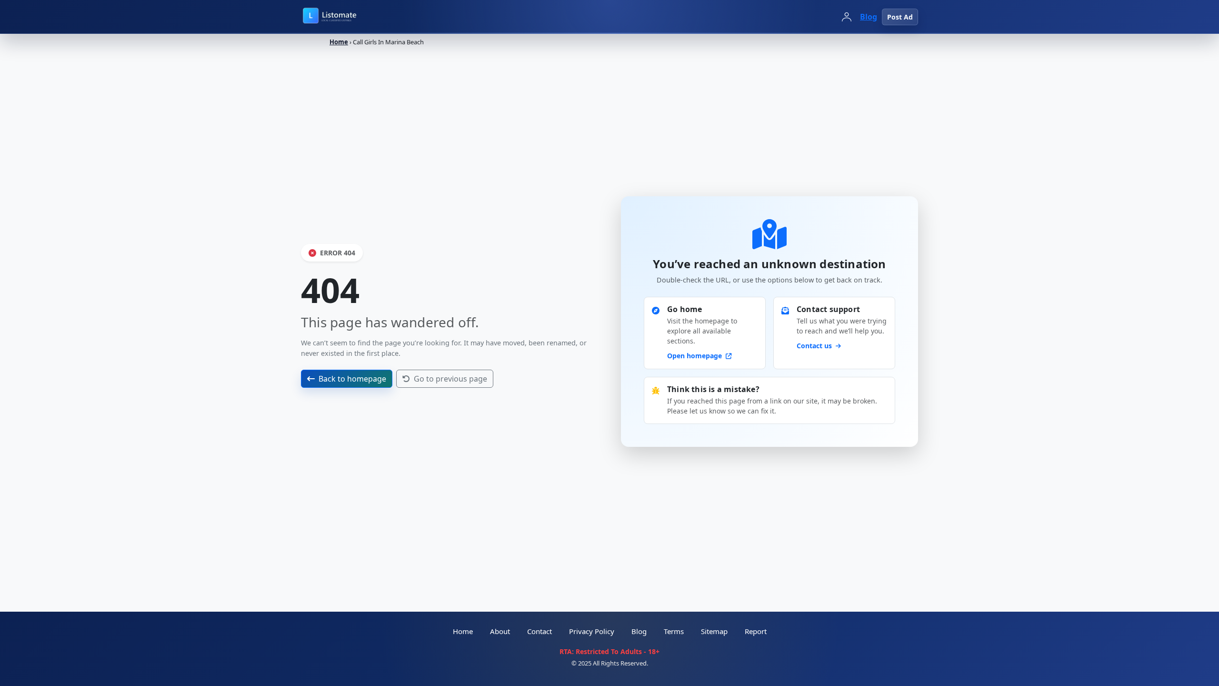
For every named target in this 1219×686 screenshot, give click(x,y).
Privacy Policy (591, 631)
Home (339, 42)
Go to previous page (450, 378)
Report (756, 631)
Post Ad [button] (900, 16)
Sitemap (714, 631)
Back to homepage (352, 378)
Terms (674, 631)
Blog (868, 16)
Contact (539, 631)
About (500, 631)
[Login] (846, 16)
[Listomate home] (350, 17)
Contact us (815, 345)
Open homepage (695, 355)
